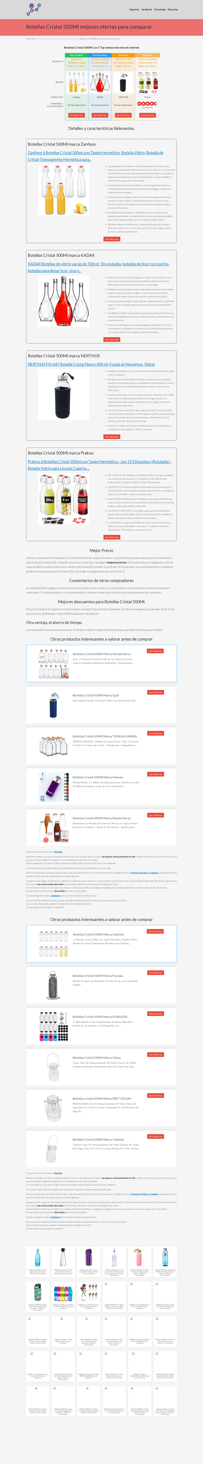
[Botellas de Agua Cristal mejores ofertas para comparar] (63, 1326)
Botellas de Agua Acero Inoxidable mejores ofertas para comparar (88, 1272)
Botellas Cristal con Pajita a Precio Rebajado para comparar (140, 1341)
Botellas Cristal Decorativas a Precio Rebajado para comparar (88, 1306)
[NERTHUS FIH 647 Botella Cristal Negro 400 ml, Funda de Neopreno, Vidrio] (123, 82)
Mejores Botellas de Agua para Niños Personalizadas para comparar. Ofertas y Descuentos (165, 1411)
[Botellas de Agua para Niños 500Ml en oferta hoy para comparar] (88, 1361)
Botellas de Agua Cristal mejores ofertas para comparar (63, 1341)
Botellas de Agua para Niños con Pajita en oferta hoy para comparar (63, 1306)
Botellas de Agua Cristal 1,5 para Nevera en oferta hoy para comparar (114, 1411)
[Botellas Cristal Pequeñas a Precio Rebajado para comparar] (139, 1292)
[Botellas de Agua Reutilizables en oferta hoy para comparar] (139, 1361)
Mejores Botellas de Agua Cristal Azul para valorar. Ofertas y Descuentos (37, 1411)
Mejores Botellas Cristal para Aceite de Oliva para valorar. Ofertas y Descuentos (139, 1411)
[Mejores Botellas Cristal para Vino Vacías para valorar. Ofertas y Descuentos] (114, 1326)
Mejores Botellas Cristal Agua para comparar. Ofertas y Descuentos (38, 1272)
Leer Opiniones (155, 651)
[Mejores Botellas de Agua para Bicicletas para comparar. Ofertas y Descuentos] (88, 1326)
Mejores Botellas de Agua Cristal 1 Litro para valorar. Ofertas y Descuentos (114, 1306)
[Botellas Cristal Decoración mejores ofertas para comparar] (37, 1361)
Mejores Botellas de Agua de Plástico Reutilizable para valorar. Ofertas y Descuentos (165, 1272)
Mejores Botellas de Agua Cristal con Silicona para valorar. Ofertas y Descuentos (139, 1272)
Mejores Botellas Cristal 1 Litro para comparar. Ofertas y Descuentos (114, 1376)
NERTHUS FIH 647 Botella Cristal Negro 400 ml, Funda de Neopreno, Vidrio (91, 364)
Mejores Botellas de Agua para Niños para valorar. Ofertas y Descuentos (165, 1376)
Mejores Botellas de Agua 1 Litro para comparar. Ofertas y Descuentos (165, 1341)
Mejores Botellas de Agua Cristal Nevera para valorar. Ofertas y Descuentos (88, 1411)
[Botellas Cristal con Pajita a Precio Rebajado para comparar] (139, 1326)
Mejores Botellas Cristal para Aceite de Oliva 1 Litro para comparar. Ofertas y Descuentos (114, 1272)
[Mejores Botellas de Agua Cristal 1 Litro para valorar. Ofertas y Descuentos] (114, 1292)
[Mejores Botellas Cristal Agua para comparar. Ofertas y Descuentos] (37, 1257)
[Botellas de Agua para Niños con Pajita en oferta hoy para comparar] (63, 1292)
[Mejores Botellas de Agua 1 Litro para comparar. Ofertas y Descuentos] (165, 1326)
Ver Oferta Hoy (76, 115)
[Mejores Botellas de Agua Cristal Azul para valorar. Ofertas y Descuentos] (37, 1396)
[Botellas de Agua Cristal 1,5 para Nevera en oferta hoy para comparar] (114, 1396)
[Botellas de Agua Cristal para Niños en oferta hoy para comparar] (165, 1292)
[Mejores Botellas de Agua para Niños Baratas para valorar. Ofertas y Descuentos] (63, 1361)
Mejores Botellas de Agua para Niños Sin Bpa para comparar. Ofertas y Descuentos (38, 1307)
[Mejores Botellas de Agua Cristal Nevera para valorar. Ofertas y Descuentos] (88, 1396)
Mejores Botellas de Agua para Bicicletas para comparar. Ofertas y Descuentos (89, 1342)
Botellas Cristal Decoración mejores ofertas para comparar (38, 1376)
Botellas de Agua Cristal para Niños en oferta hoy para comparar (165, 1306)
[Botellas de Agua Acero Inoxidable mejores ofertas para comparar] (88, 1257)
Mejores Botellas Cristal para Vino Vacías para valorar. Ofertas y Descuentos (114, 1342)
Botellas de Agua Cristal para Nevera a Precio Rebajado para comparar (63, 1272)
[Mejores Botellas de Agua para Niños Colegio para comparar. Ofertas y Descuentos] (63, 1396)
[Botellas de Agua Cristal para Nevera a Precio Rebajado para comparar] (63, 1257)
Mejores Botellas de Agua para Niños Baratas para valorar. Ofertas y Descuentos (63, 1377)
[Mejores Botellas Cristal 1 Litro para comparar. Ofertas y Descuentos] (114, 1361)
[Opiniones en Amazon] (147, 104)
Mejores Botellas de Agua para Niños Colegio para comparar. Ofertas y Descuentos (63, 1411)
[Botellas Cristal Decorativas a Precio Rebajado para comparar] (88, 1292)
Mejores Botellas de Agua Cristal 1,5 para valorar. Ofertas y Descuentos (38, 1341)
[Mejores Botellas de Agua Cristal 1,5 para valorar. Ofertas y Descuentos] (37, 1326)
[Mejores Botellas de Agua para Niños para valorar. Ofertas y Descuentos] (165, 1361)
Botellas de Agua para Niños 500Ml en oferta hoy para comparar (88, 1376)
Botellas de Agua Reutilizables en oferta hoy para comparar (139, 1376)
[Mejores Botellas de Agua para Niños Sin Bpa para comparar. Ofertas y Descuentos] (37, 1292)
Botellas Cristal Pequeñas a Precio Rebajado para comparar (140, 1306)
